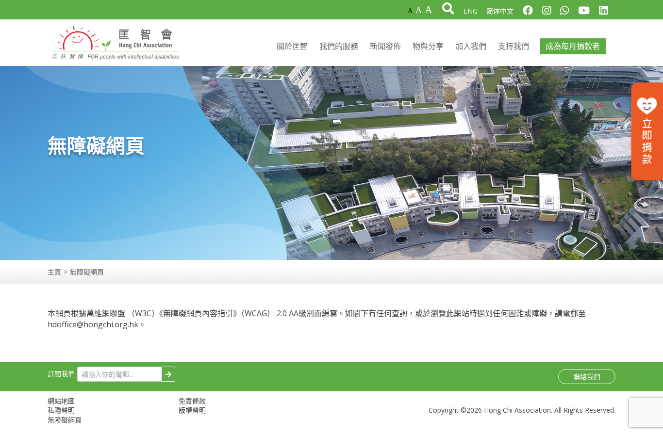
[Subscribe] (168, 374)
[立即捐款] (647, 131)
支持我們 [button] (513, 46)
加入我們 (470, 46)
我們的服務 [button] (338, 46)
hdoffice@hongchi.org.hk (93, 324)
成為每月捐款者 (573, 46)
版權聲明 (192, 410)
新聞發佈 (385, 46)
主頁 (54, 271)
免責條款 (192, 400)
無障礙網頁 (65, 419)
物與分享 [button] (428, 46)
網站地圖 (61, 400)
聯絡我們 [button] (586, 376)
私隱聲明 (61, 410)
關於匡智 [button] (292, 46)
